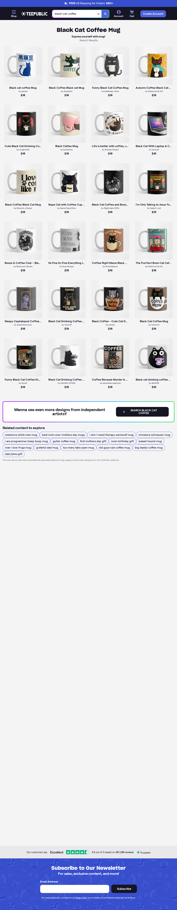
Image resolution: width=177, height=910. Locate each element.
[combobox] (77, 14)
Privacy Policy (81, 898)
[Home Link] (34, 14)
